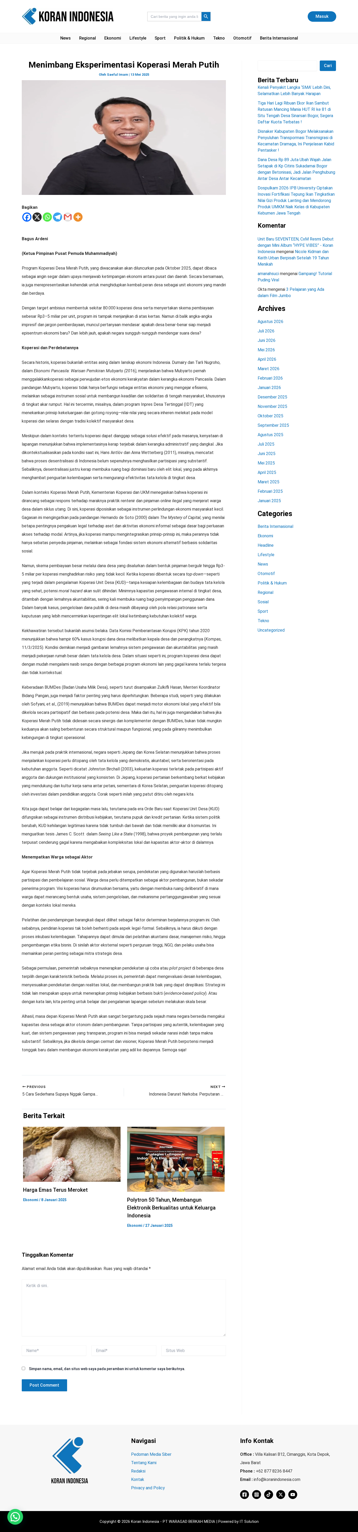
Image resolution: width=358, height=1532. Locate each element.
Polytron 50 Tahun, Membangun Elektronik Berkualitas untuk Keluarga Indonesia (171, 1208)
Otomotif (242, 38)
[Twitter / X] (280, 1494)
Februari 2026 (270, 378)
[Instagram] (256, 1494)
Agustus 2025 (270, 434)
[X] (37, 217)
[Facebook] (26, 217)
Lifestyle (137, 38)
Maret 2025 (268, 481)
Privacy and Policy (148, 1487)
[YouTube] (292, 1494)
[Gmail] (67, 217)
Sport (160, 38)
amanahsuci (268, 273)
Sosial (263, 601)
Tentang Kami (143, 1462)
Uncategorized (271, 630)
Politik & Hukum (189, 38)
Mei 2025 (266, 463)
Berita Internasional (279, 38)
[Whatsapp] (47, 217)
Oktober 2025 (270, 415)
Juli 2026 (266, 331)
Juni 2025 (266, 453)
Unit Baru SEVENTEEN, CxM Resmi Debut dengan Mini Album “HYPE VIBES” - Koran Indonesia (296, 245)
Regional (87, 38)
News (65, 38)
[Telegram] (57, 217)
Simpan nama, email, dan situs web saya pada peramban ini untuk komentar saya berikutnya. (107, 1369)
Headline (266, 545)
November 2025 (272, 406)
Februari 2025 (270, 491)
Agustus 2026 (270, 321)
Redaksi (138, 1471)
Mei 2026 (266, 349)
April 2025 (267, 472)
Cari (328, 65)
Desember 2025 (272, 397)
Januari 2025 (269, 500)
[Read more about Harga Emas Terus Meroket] (72, 1153)
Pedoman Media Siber (151, 1454)
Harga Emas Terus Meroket (55, 1190)
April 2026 (267, 359)
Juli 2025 (266, 444)
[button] (322, 16)
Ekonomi (112, 38)
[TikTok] (268, 1494)
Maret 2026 (268, 368)
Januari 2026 (269, 387)
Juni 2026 (266, 340)
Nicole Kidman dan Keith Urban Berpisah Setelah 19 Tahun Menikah (293, 258)
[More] (78, 217)
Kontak (137, 1479)
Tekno (219, 38)
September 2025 (273, 425)
